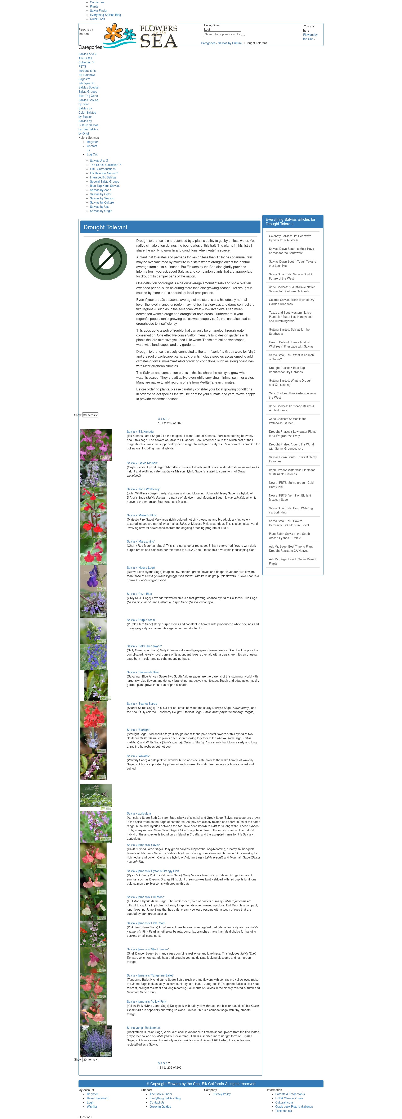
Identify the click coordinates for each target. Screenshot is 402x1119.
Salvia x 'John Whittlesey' (143, 489)
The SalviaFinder (161, 1094)
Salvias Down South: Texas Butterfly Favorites (293, 459)
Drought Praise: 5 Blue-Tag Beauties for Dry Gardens (287, 370)
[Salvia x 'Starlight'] (93, 740)
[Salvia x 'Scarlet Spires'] (93, 714)
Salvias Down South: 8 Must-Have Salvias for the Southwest (291, 250)
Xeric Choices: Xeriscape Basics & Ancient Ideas (291, 408)
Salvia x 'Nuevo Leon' (141, 567)
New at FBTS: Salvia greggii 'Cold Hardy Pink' (291, 484)
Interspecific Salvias (103, 177)
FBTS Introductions (103, 169)
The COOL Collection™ (105, 165)
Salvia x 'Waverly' (138, 756)
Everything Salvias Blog (105, 15)
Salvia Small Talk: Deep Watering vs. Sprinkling (291, 510)
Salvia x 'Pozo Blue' (140, 594)
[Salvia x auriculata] (96, 826)
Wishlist (92, 1106)
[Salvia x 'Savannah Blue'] (96, 685)
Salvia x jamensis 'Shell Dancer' (148, 949)
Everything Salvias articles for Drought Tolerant (290, 221)
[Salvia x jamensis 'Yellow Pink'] (93, 1012)
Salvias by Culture (102, 202)
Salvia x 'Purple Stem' (141, 620)
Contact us (97, 2)
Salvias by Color (100, 194)
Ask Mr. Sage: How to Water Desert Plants (292, 561)
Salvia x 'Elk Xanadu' (140, 431)
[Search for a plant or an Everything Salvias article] (243, 35)
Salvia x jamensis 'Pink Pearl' (146, 923)
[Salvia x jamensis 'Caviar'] (93, 855)
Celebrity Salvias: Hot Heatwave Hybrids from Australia (290, 238)
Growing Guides (160, 1106)
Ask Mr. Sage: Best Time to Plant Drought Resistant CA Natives (291, 548)
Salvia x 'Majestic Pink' (142, 515)
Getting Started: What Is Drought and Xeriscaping (290, 382)
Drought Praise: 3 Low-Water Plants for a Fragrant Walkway (292, 433)
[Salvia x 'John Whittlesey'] (93, 499)
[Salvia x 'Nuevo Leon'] (93, 578)
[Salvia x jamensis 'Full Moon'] (93, 907)
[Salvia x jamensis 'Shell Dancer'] (93, 959)
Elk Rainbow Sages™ (104, 173)
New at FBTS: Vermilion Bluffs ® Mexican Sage (290, 497)
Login (90, 1102)
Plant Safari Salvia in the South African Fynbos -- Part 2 (289, 535)
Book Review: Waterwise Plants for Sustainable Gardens (292, 472)
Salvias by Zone (100, 190)
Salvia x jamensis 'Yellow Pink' (147, 1001)
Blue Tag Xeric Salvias (105, 186)
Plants (94, 6)
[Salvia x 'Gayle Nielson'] (93, 473)
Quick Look (97, 19)
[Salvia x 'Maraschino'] (93, 552)
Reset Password (97, 1098)
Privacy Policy (222, 1094)
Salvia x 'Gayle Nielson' (142, 463)
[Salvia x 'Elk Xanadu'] (96, 444)
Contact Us (157, 1102)
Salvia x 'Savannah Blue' (143, 672)
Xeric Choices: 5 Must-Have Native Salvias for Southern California (292, 289)
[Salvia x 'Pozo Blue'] (93, 604)
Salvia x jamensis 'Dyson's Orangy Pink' (153, 871)
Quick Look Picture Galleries (294, 1106)
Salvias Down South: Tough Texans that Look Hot (292, 263)
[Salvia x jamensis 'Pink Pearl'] (93, 933)
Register (92, 142)
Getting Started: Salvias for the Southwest (289, 331)
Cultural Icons (284, 1102)
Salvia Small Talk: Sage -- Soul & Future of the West (290, 276)
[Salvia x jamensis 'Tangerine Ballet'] (93, 986)
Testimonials (283, 1111)
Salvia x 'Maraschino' (141, 541)
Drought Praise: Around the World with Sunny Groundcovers (291, 446)
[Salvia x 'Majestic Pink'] (93, 526)
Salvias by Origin (101, 211)
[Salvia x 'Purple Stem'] (93, 630)
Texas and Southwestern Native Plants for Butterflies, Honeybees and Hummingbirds (290, 316)
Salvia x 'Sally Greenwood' (144, 646)
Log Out (92, 154)
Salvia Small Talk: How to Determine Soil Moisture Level (289, 523)
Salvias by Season (102, 198)
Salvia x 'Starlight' (138, 730)
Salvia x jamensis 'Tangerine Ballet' (150, 975)
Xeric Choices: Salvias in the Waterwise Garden (288, 421)
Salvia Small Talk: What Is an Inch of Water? (291, 357)
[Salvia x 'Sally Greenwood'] (93, 656)
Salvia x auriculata (139, 813)
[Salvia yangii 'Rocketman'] (96, 1040)
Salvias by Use (100, 206)
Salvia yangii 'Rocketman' (144, 1027)
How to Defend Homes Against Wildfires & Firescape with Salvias (291, 344)
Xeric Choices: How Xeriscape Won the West (292, 395)
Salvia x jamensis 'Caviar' (143, 845)
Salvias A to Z (99, 160)
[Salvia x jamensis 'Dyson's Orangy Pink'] (93, 881)
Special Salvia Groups (104, 181)
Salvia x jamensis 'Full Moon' (146, 897)
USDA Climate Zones (289, 1098)
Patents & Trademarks (290, 1094)
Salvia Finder (98, 10)
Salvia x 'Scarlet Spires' (142, 703)
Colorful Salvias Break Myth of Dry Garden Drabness (291, 302)
